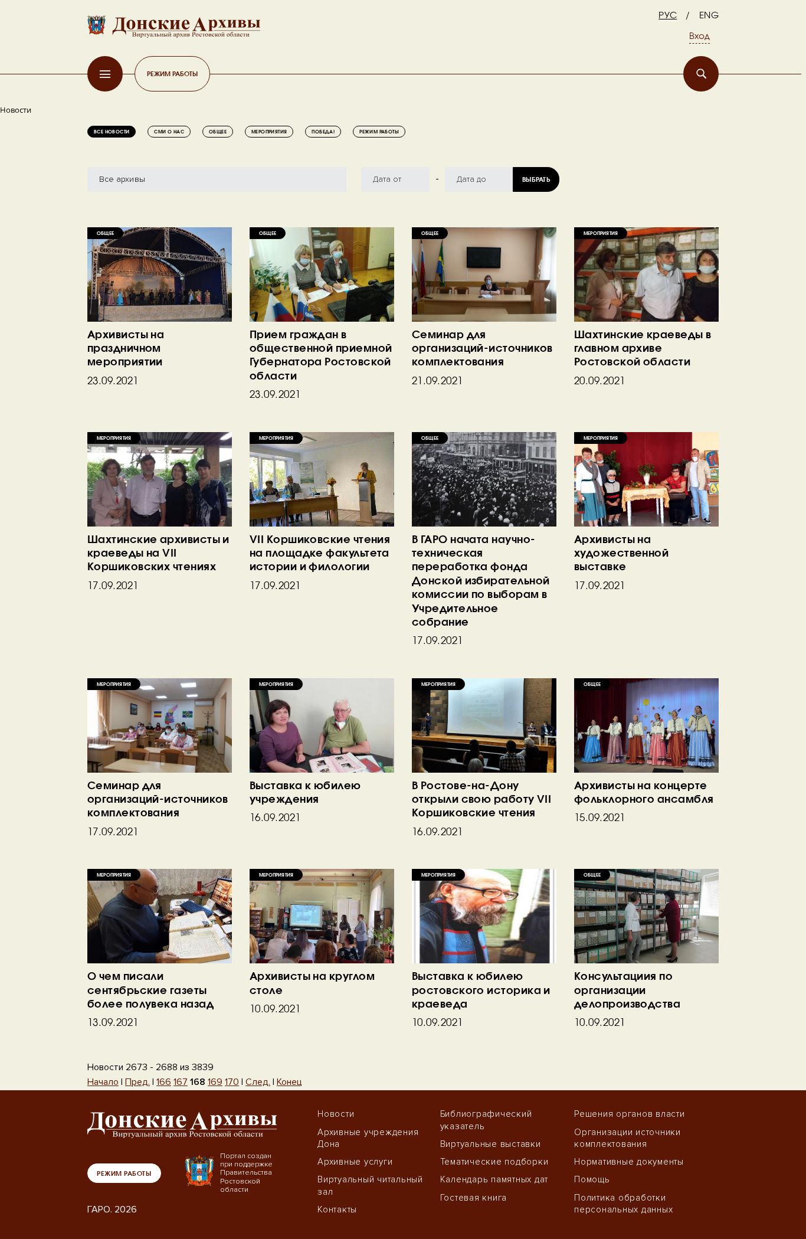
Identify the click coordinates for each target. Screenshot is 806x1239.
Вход (699, 36)
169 (215, 1082)
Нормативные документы (629, 1161)
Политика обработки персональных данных (623, 1203)
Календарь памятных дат (494, 1179)
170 (232, 1082)
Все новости (111, 132)
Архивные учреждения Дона (367, 1138)
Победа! (323, 132)
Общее (218, 132)
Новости (335, 1114)
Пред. (137, 1082)
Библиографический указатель (486, 1120)
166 (163, 1082)
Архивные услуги (354, 1161)
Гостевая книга (473, 1197)
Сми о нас (169, 132)
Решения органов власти (629, 1114)
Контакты (337, 1209)
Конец (289, 1082)
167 (180, 1082)
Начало (103, 1082)
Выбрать (536, 179)
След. (257, 1082)
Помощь (592, 1179)
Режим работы (172, 73)
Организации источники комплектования (627, 1138)
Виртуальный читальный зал (370, 1185)
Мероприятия (269, 132)
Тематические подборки (494, 1161)
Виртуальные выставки (490, 1144)
